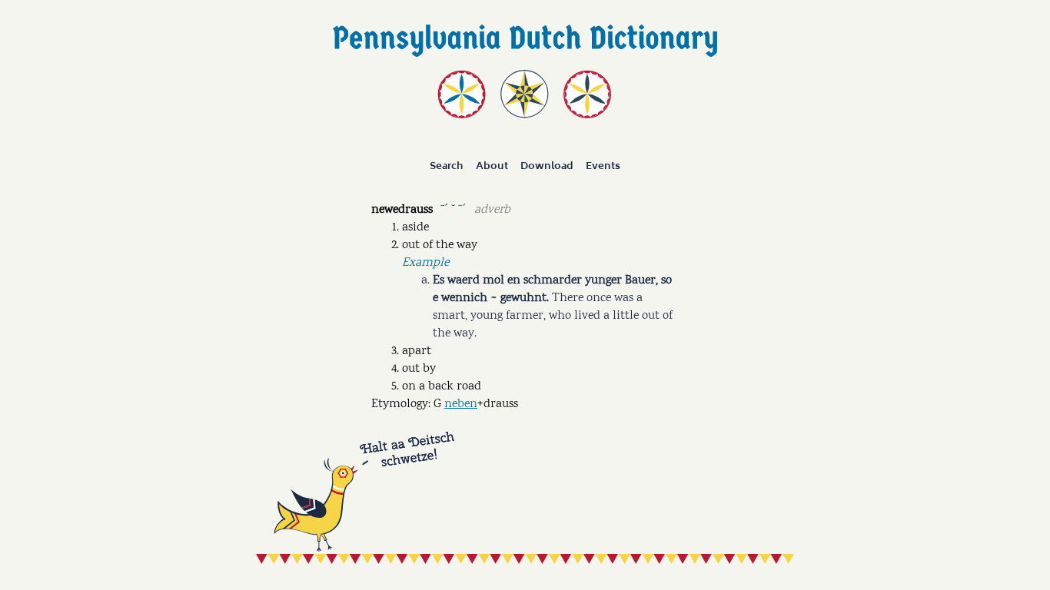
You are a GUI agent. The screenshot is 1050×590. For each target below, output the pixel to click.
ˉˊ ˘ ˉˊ (453, 208)
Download (546, 165)
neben (460, 404)
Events (603, 165)
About (492, 165)
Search (447, 165)
